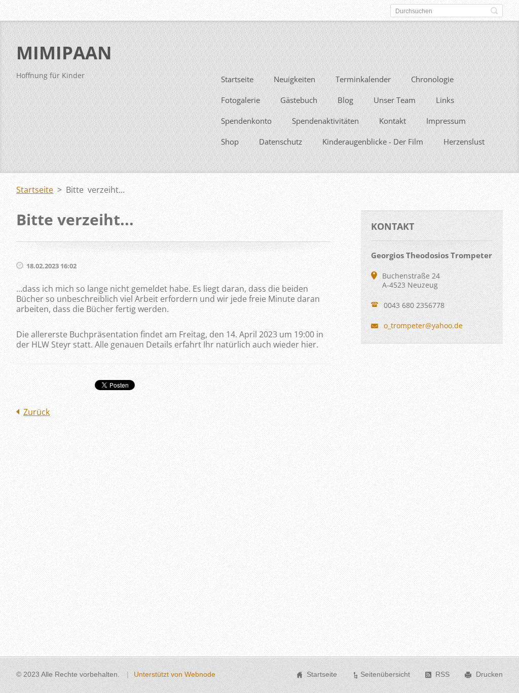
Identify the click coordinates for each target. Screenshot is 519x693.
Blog (345, 100)
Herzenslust (464, 141)
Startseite (237, 79)
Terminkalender (363, 79)
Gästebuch (298, 100)
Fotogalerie (240, 100)
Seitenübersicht (385, 674)
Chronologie (432, 79)
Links (445, 100)
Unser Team (395, 100)
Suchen (494, 10)
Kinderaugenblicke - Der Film (372, 141)
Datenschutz (280, 141)
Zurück (36, 412)
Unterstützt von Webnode (174, 674)
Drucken (489, 674)
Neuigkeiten (294, 79)
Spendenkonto (246, 121)
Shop (230, 141)
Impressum (446, 121)
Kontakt (392, 121)
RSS (442, 674)
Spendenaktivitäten (325, 121)
